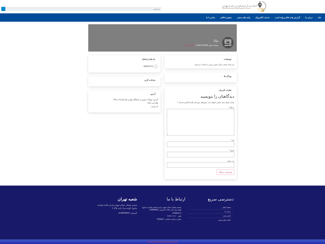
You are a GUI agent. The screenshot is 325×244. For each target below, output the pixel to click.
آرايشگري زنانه (189, 45)
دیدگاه (231, 107)
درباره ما (309, 17)
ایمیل (231, 150)
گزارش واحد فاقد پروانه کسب (287, 17)
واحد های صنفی (243, 17)
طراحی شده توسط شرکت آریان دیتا (162, 242)
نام (232, 140)
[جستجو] (3, 9)
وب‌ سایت (230, 161)
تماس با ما (210, 17)
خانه (319, 17)
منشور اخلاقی (226, 17)
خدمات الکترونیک (262, 17)
